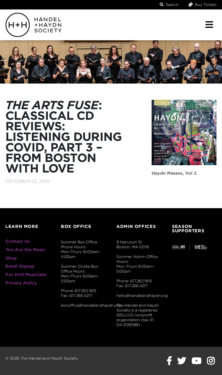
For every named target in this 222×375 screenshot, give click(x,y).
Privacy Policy (21, 283)
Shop (11, 258)
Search (172, 4)
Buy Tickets (205, 4)
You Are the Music (25, 249)
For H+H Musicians (25, 274)
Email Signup (19, 266)
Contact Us (17, 241)
